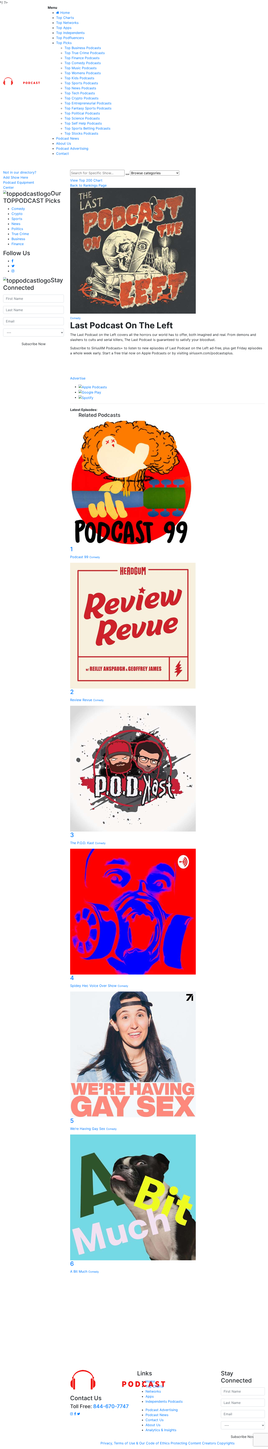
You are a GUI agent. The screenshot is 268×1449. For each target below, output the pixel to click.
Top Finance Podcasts (81, 58)
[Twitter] (167, 369)
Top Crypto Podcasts (81, 98)
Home (150, 1381)
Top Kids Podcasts (79, 78)
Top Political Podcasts (82, 113)
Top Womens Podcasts (82, 73)
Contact (62, 153)
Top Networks (67, 23)
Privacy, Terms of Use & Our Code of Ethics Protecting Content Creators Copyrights (167, 1443)
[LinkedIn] (167, 365)
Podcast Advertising (72, 148)
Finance (18, 244)
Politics (17, 229)
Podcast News (67, 138)
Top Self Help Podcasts (83, 123)
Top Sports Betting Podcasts (87, 128)
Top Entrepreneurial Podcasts (87, 103)
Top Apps (63, 28)
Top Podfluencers (70, 38)
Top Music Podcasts (80, 68)
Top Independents (70, 33)
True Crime (20, 234)
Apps (150, 1396)
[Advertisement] (134, 1323)
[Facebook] (167, 361)
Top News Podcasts (80, 88)
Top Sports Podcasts (81, 83)
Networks (153, 1391)
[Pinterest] (167, 374)
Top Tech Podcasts (79, 93)
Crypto (17, 214)
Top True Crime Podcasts (84, 53)
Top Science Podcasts (82, 118)
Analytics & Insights (161, 1430)
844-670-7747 (111, 1406)
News (16, 224)
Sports (17, 219)
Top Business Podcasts (82, 48)
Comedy (18, 209)
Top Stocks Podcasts (81, 133)
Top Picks (64, 43)
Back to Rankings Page (88, 185)
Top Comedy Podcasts (82, 63)
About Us (63, 143)
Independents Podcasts (164, 1401)
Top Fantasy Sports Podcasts (87, 108)
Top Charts (65, 18)
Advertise (77, 378)
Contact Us (155, 1420)
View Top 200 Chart (86, 180)
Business (18, 239)
